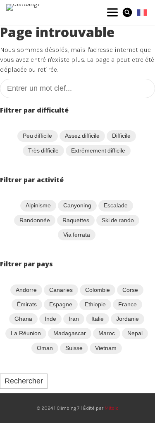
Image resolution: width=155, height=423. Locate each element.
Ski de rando (118, 220)
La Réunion (26, 333)
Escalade (116, 205)
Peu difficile (37, 135)
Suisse (74, 348)
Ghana (23, 318)
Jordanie (127, 318)
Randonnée (34, 220)
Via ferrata (76, 234)
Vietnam (106, 348)
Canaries (61, 290)
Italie (97, 318)
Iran (74, 318)
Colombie (97, 290)
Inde (50, 318)
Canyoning (77, 205)
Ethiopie (95, 304)
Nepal (135, 333)
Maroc (106, 333)
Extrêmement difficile (98, 150)
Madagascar (69, 333)
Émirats (27, 304)
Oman (45, 348)
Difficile (121, 135)
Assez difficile (82, 135)
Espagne (60, 304)
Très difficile (43, 150)
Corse (130, 290)
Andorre (26, 290)
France (127, 304)
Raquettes (75, 220)
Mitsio (112, 408)
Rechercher (24, 381)
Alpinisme (38, 205)
